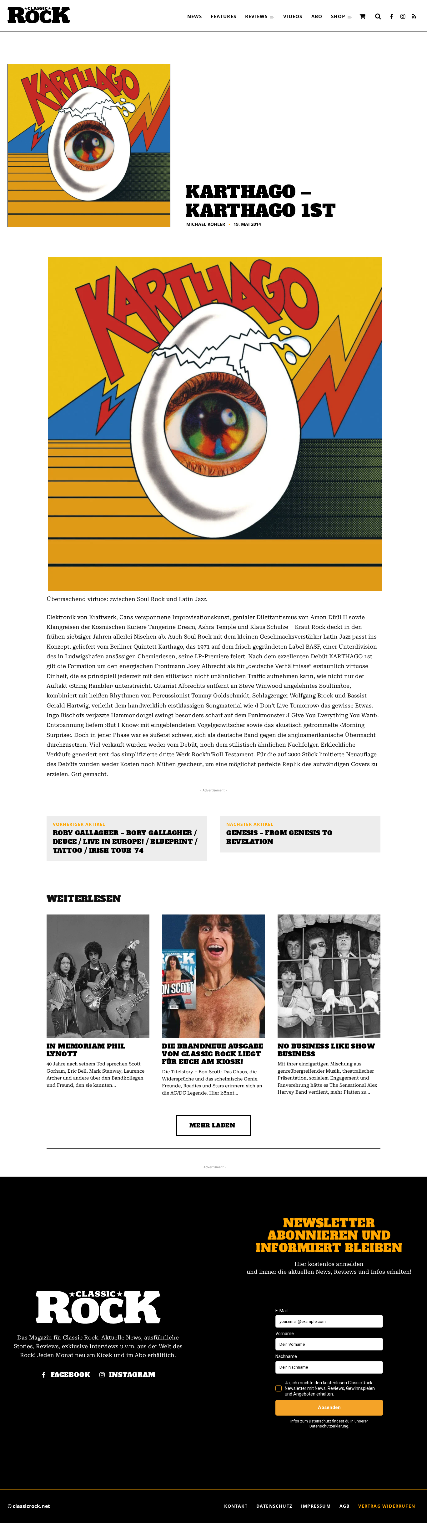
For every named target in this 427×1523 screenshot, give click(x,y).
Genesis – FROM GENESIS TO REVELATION (279, 837)
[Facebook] (391, 17)
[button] (378, 16)
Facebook (70, 1375)
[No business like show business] (329, 976)
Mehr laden (212, 1125)
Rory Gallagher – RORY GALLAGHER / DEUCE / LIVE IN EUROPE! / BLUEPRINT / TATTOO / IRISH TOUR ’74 (125, 842)
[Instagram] (402, 17)
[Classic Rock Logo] (39, 15)
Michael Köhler (205, 224)
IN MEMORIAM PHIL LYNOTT (86, 1050)
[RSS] (413, 17)
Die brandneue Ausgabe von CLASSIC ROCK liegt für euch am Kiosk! (212, 1054)
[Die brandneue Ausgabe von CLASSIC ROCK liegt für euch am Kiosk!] (213, 976)
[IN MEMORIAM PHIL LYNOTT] (98, 976)
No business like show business (326, 1050)
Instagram (132, 1375)
